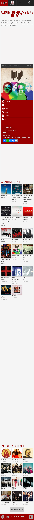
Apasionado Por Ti (27, 239)
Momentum (15, 239)
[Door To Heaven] (6, 496)
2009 (26, 241)
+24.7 (24, 277)
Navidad (14, 296)
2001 (4, 298)
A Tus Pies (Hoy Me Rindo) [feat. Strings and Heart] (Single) (27, 198)
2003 (26, 279)
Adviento (3, 459)
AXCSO (13, 474)
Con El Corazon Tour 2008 (6, 260)
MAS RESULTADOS (17, 509)
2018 (15, 219)
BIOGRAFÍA (11, 66)
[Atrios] (6, 468)
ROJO (4, 66)
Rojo (11, 127)
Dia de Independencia (15, 278)
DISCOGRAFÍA (24, 66)
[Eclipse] (17, 496)
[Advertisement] (17, 46)
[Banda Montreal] (28, 468)
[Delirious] (17, 482)
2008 (7, 132)
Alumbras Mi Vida (5, 195)
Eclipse (13, 502)
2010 (4, 241)
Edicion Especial (5, 277)
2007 (26, 259)
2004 (15, 281)
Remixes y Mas (15, 256)
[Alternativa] (17, 453)
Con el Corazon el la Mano (28, 256)
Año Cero (25, 459)
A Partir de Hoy (16, 217)
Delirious (14, 488)
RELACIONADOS (30, 66)
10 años (3, 239)
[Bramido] (6, 482)
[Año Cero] (28, 453)
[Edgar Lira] (28, 496)
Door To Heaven (5, 502)
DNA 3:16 (25, 488)
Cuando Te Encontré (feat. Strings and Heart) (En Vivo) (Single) (6, 220)
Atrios (2, 474)
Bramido (3, 488)
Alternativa (15, 459)
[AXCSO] (17, 468)
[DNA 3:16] (28, 482)
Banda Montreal (27, 474)
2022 (4, 197)
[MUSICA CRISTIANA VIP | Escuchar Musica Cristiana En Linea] (4, 0)
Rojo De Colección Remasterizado (27, 218)
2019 (15, 201)
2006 (4, 279)
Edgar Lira (25, 502)
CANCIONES (17, 66)
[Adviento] (6, 453)
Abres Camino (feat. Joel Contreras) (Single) (17, 197)
